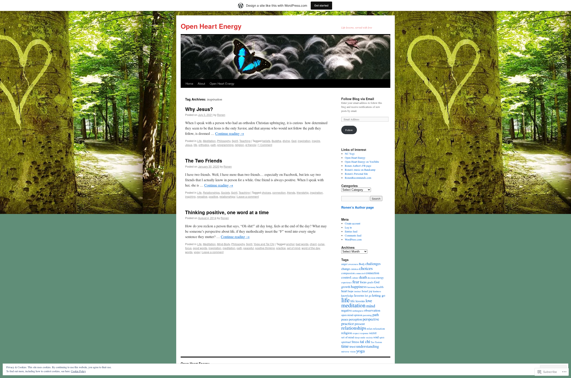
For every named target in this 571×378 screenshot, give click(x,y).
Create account (352, 223)
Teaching (244, 141)
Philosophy (223, 141)
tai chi (365, 341)
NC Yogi (349, 153)
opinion (358, 315)
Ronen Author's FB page (358, 165)
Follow (349, 130)
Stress (355, 342)
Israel (365, 291)
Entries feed (351, 231)
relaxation (379, 329)
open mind (347, 315)
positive (213, 196)
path (213, 145)
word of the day (311, 248)
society (369, 337)
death (363, 277)
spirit (381, 337)
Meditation (209, 141)
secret (373, 333)
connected (360, 273)
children (354, 269)
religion (239, 145)
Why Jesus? (199, 109)
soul (376, 337)
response (364, 333)
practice (281, 248)
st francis (250, 145)
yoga (197, 252)
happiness (359, 286)
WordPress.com (353, 239)
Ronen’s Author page (357, 207)
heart (344, 291)
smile (362, 337)
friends (291, 192)
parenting (367, 315)
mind (370, 306)
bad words (302, 244)
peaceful (248, 248)
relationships (227, 196)
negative (202, 196)
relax (369, 329)
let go (368, 296)
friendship (303, 192)
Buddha (276, 141)
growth (345, 287)
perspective (371, 319)
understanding (367, 346)
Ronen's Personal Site (356, 173)
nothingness (357, 310)
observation (372, 310)
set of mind (293, 248)
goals (370, 282)
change (345, 269)
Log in (348, 227)
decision (371, 277)
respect (356, 333)
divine (286, 141)
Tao (372, 342)
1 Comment (265, 145)
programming (225, 145)
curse (321, 244)
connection (279, 192)
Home (189, 83)
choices (266, 192)
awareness (353, 264)
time (345, 346)
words (188, 252)
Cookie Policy (78, 371)
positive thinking (265, 248)
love (369, 300)
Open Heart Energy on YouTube (362, 161)
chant (313, 244)
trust (353, 346)
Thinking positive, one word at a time (227, 212)
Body (362, 264)
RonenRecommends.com (358, 177)
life (195, 145)
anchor (290, 244)
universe (345, 351)
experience (346, 282)
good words (200, 248)
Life (199, 141)
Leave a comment (248, 196)
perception (355, 319)
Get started (321, 5)
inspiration (304, 141)
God (293, 141)
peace (344, 319)
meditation (229, 248)
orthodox (204, 145)
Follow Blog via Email (357, 99)
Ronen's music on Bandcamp (360, 169)
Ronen (221, 115)
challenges (373, 263)
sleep (357, 337)
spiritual (346, 342)
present (360, 323)
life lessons (357, 301)
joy (370, 291)
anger (344, 264)
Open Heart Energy (211, 26)
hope (351, 291)
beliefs (266, 141)
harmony (371, 287)
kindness (377, 291)
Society (225, 192)
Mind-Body (223, 244)
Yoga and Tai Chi (264, 244)
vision (353, 351)
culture (355, 277)
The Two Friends (203, 160)
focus (188, 248)
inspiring (190, 196)
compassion (348, 273)
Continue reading (229, 133)
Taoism (378, 342)
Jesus (188, 145)
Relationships (211, 192)
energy (380, 277)
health (379, 287)
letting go (378, 295)
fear (355, 282)
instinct (357, 291)
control (346, 277)
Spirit (235, 141)
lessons (359, 295)
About (201, 83)
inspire (316, 141)
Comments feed (353, 235)
